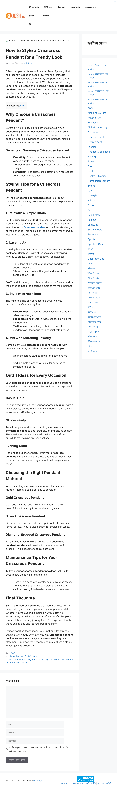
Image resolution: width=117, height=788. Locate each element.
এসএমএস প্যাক (90, 7)
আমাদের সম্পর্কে (65, 783)
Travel (91, 253)
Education (93, 132)
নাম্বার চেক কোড (94, 317)
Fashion (92, 146)
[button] (30, 24)
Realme (92, 219)
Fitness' (92, 161)
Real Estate (94, 215)
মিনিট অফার (48, 7)
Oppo (91, 205)
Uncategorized (96, 258)
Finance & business (99, 151)
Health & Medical (97, 176)
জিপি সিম (91, 307)
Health (46, 15)
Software (93, 234)
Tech (90, 249)
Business (93, 122)
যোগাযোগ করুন (78, 783)
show (21, 105)
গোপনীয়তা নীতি (90, 783)
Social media (95, 229)
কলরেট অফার (75, 7)
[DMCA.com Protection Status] (85, 779)
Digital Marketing (97, 127)
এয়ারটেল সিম (93, 292)
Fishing (92, 156)
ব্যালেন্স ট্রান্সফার (94, 331)
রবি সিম (91, 346)
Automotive (94, 117)
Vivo (90, 263)
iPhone (91, 185)
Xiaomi (91, 268)
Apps (90, 108)
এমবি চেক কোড (94, 287)
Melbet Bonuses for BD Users (23, 656)
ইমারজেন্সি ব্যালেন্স (95, 283)
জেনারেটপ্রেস (37, 780)
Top (110, 781)
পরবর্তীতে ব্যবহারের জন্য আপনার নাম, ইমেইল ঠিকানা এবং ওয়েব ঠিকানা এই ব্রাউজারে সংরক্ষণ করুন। (38, 749)
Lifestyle (92, 195)
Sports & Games (97, 244)
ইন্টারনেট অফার (34, 7)
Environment (95, 142)
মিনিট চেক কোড (94, 341)
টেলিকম (31, 15)
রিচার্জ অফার (61, 7)
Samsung (93, 224)
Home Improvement (99, 180)
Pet (89, 210)
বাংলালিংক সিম (93, 326)
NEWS (12, 653)
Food (90, 166)
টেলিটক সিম (92, 312)
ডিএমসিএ (101, 783)
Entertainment (96, 137)
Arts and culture (97, 112)
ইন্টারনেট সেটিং (93, 278)
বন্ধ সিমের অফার (94, 321)
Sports (91, 239)
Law (90, 190)
